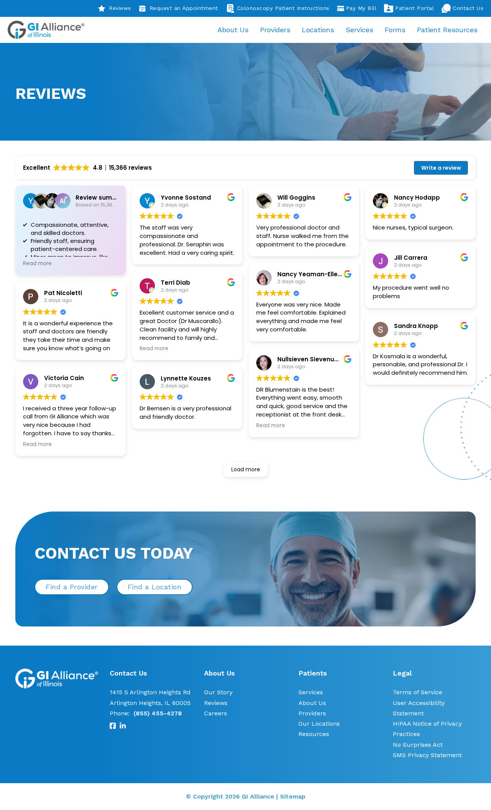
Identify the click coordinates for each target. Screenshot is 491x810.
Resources (313, 734)
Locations (318, 30)
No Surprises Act (418, 744)
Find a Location (155, 587)
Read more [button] (37, 263)
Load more (245, 469)
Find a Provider (72, 587)
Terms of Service (417, 692)
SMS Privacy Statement (427, 755)
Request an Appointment (184, 8)
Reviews (120, 8)
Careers (215, 713)
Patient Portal (414, 8)
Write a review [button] (441, 168)
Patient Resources (447, 30)
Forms (395, 30)
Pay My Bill (361, 8)
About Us (233, 30)
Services (359, 30)
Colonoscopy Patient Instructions (283, 8)
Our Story (218, 692)
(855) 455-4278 (157, 713)
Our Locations (319, 723)
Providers (275, 30)
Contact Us (468, 8)
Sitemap (292, 796)
